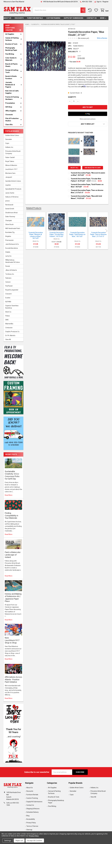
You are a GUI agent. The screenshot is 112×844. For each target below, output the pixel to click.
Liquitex (8, 185)
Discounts (19, 18)
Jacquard (8, 177)
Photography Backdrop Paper (11, 49)
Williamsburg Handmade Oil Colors (12, 261)
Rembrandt (9, 205)
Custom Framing (53, 18)
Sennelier (8, 139)
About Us (7, 18)
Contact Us (92, 18)
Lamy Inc (8, 256)
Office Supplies (10, 111)
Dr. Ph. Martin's (10, 335)
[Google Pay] (87, 114)
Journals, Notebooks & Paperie (10, 84)
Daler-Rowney (10, 216)
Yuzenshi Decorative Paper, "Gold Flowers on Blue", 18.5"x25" (77, 234)
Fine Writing (9, 54)
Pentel (7, 266)
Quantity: (72, 97)
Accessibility (30, 819)
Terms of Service (32, 826)
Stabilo (7, 252)
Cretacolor (9, 328)
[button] (13, 750)
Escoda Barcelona (11, 248)
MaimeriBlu (9, 324)
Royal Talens (9, 161)
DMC (7, 320)
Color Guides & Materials (10, 59)
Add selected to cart (93, 167)
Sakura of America (11, 197)
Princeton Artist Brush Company (13, 152)
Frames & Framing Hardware (12, 98)
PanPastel (8, 286)
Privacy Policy (31, 823)
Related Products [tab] (33, 208)
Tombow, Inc (9, 274)
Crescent (8, 294)
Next (106, 231)
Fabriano (8, 278)
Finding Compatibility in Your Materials (11, 515)
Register (105, 2)
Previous (27, 231)
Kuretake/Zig (9, 232)
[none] (46, 56)
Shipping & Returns (32, 808)
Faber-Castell (10, 157)
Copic (7, 143)
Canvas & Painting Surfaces (12, 39)
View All (8, 339)
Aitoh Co (8, 312)
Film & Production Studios (12, 120)
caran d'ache (9, 193)
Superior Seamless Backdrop (11, 307)
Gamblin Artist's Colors (13, 181)
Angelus (8, 236)
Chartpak (8, 220)
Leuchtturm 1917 (11, 169)
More (102, 18)
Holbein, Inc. (9, 147)
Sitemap (29, 830)
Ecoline (7, 298)
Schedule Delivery (32, 812)
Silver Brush (9, 224)
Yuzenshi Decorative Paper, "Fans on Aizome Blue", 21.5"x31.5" (98, 234)
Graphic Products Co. (12, 331)
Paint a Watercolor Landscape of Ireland (13, 554)
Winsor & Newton (11, 165)
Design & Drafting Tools (11, 71)
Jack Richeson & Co (12, 244)
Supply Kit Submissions (73, 18)
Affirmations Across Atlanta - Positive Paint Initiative (13, 679)
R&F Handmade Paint (12, 228)
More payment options (87, 119)
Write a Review (102, 38)
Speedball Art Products (13, 189)
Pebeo (7, 316)
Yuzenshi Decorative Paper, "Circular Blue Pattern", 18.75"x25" (56, 234)
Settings (7, 840)
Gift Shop (8, 107)
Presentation (10, 103)
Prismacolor (9, 240)
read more (8, 495)
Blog (27, 816)
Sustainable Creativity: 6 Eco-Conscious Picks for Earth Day (12, 475)
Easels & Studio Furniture (11, 77)
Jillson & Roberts (11, 270)
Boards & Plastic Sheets (11, 65)
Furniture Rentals (35, 18)
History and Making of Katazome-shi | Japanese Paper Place (13, 597)
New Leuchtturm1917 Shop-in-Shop (12, 640)
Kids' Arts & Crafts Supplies (12, 92)
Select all (74, 167)
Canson (8, 282)
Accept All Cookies (34, 840)
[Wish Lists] (96, 10)
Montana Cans (10, 173)
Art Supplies (9, 34)
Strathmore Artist (11, 212)
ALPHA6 (8, 302)
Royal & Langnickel (11, 290)
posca (7, 201)
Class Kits (9, 124)
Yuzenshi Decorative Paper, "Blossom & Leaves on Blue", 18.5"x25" (36, 235)
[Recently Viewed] (90, 10)
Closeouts (9, 114)
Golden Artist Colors (12, 135)
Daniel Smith (9, 209)
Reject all (19, 840)
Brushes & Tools (11, 44)
